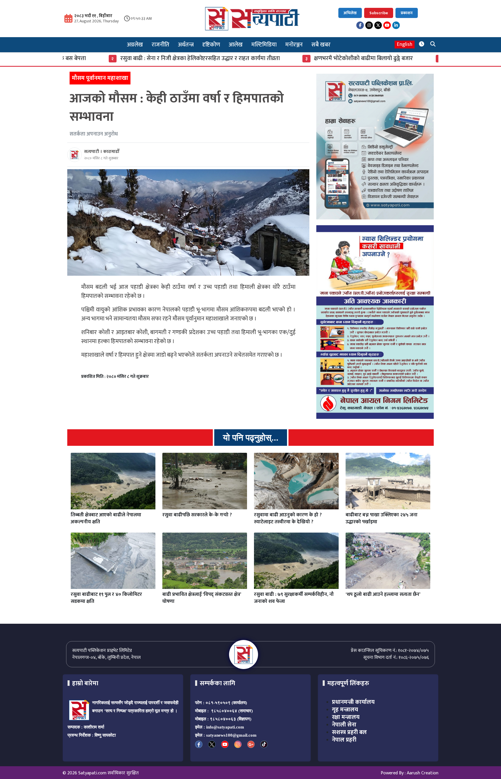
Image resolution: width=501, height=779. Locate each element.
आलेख (236, 45)
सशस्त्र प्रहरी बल (349, 732)
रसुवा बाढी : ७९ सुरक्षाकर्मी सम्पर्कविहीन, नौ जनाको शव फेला (294, 597)
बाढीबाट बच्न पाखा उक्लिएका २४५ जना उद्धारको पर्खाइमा (382, 518)
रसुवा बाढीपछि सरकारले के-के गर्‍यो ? (197, 515)
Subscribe (378, 13)
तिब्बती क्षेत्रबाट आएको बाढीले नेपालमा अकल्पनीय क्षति (106, 518)
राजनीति (160, 45)
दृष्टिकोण (211, 45)
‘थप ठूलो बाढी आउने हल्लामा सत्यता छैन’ (383, 594)
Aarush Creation (422, 773)
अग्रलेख (135, 45)
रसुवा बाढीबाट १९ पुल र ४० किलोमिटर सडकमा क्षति (106, 597)
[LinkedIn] (396, 25)
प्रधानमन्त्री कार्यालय (353, 702)
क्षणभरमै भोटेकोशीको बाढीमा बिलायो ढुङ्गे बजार (315, 58)
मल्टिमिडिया (264, 45)
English (404, 44)
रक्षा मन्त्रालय (346, 717)
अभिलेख (350, 13)
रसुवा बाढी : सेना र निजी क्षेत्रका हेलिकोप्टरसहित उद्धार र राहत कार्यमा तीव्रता (151, 58)
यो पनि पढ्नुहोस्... (250, 437)
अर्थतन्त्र (186, 45)
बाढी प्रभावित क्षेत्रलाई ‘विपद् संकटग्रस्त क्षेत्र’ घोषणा (201, 597)
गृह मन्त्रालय (345, 710)
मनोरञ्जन (294, 45)
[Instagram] (369, 25)
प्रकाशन (407, 13)
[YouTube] (387, 25)
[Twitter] (378, 25)
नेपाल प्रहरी (344, 740)
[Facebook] (360, 25)
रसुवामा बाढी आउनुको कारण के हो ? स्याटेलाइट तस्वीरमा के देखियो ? (288, 518)
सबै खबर (321, 45)
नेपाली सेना (344, 725)
